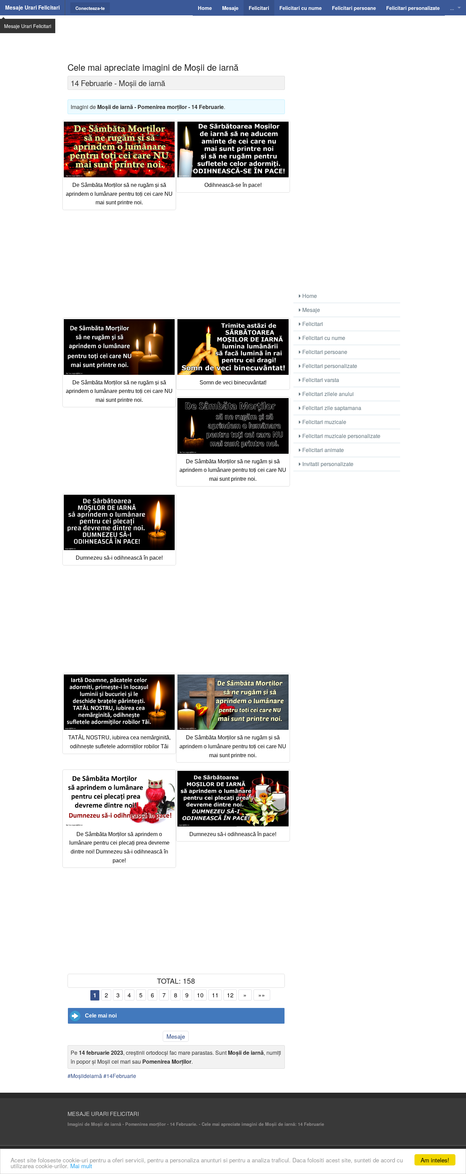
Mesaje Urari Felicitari (32, 7)
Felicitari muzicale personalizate (340, 436)
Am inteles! (435, 1160)
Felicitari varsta (320, 380)
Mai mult (81, 1165)
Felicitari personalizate (329, 366)
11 (215, 995)
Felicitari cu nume (323, 338)
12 (230, 995)
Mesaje (175, 1036)
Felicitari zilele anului (327, 394)
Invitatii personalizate (327, 464)
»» (262, 995)
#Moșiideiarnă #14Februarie (102, 1076)
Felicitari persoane (324, 352)
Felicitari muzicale (323, 422)
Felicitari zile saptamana (331, 408)
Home (309, 296)
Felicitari (312, 324)
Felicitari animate (322, 450)
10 (200, 995)
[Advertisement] (233, 32)
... (452, 7)
